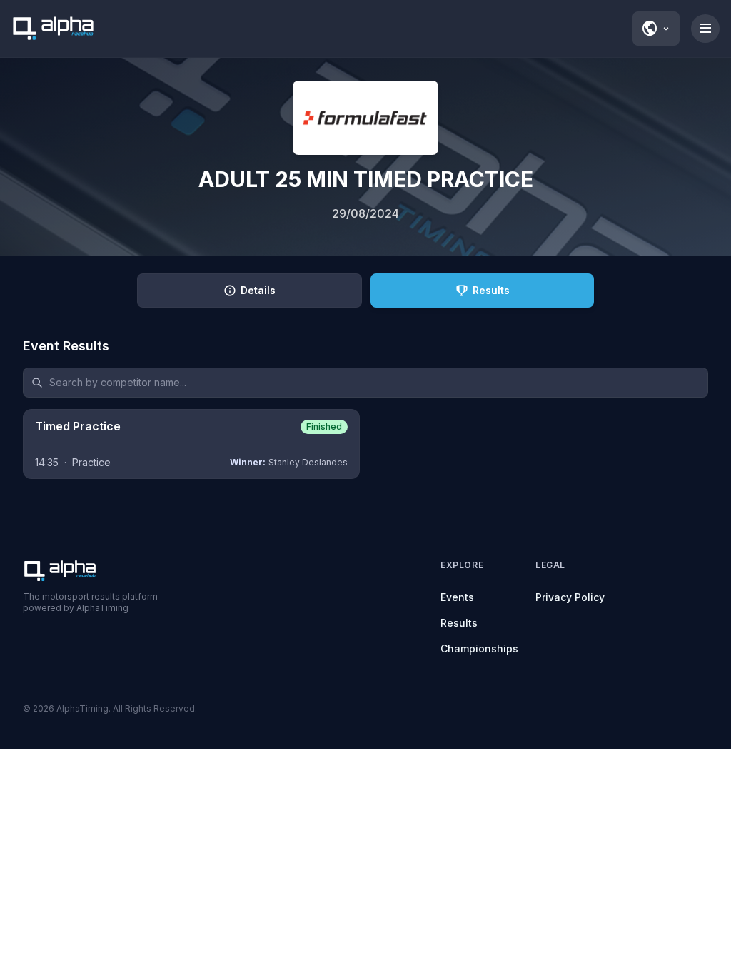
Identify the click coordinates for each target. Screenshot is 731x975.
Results (459, 623)
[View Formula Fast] (365, 118)
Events (457, 597)
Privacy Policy (570, 597)
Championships (479, 648)
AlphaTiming (82, 708)
